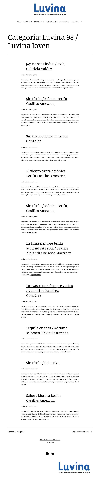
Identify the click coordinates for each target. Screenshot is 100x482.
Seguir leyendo (68, 88)
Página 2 (21, 432)
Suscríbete (28, 21)
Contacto (75, 21)
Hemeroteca (39, 21)
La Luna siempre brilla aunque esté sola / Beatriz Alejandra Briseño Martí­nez (48, 248)
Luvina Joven (64, 21)
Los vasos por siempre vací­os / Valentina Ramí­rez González (49, 290)
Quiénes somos (51, 21)
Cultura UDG (50, 442)
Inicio (19, 21)
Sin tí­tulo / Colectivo (43, 362)
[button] (82, 21)
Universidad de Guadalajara (50, 440)
